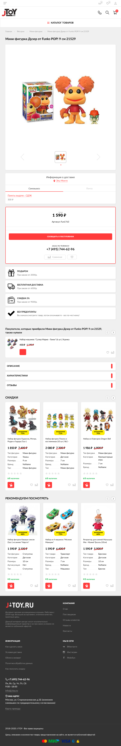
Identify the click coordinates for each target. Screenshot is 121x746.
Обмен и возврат (13, 658)
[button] (113, 332)
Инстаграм (72, 652)
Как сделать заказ (13, 647)
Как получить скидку (15, 669)
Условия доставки (13, 652)
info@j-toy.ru (11, 691)
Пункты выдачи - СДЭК (20, 196)
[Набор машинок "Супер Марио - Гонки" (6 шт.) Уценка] (12, 343)
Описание (13, 366)
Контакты (67, 631)
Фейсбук (71, 658)
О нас (65, 609)
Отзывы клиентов (71, 620)
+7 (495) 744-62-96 (60, 249)
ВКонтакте (72, 647)
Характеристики (17, 376)
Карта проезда (12, 709)
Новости (67, 626)
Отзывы (12, 385)
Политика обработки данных (18, 663)
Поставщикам (69, 615)
